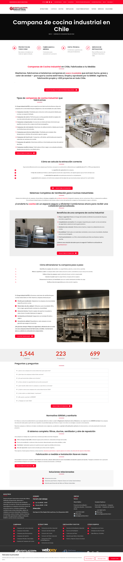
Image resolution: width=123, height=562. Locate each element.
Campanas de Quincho (23, 536)
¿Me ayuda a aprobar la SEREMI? (27, 397)
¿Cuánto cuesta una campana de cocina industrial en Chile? (34, 389)
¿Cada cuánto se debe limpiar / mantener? (29, 393)
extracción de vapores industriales (81, 450)
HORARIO (36, 496)
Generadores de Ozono (97, 528)
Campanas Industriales (23, 530)
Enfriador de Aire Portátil (97, 530)
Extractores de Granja (47, 543)
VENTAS (76, 496)
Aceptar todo (114, 558)
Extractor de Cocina (47, 533)
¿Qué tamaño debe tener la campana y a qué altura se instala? (35, 385)
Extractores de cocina (50, 478)
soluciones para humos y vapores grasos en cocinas (56, 450)
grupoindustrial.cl (62, 244)
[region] (61, 557)
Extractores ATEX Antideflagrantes (46, 539)
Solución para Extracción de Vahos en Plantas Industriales (60, 483)
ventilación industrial (62, 198)
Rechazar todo (102, 558)
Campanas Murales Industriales (25, 538)
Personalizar (89, 558)
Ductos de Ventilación (72, 530)
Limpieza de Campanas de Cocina (25, 541)
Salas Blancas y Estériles (97, 533)
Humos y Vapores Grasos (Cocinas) (75, 538)
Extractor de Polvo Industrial (49, 536)
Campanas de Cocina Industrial (25, 528)
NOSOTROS (7, 494)
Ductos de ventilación (23, 442)
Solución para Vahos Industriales (74, 536)
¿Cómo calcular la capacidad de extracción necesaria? (33, 382)
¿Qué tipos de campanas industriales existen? (31, 374)
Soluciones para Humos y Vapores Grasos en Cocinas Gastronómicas (63, 480)
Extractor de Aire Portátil (48, 530)
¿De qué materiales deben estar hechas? (29, 378)
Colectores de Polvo (71, 533)
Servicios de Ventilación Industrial (75, 528)
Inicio (50, 34)
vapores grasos (77, 172)
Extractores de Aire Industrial (49, 528)
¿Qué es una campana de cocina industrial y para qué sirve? (34, 370)
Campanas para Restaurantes (24, 533)
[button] (61, 371)
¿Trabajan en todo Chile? (25, 400)
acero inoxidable (73, 73)
